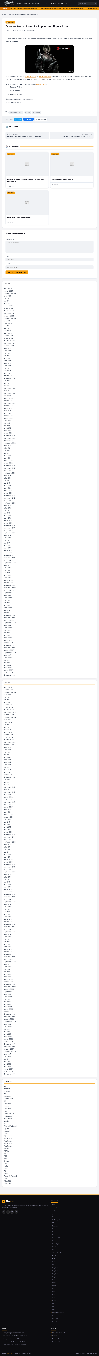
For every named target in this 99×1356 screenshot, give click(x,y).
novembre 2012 (9, 498)
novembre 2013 (9, 468)
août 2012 (7, 505)
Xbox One (7, 1183)
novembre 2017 (9, 403)
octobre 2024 (9, 316)
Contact (60, 3)
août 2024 (7, 321)
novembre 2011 (9, 528)
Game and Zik (9, 1114)
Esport (6, 1106)
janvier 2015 (8, 433)
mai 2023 (7, 356)
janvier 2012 (8, 523)
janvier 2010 (8, 583)
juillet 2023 (8, 351)
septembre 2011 (9, 533)
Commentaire (10, 239)
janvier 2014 (8, 463)
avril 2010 (7, 575)
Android (7, 1091)
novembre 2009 (10, 588)
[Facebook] (8, 1212)
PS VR (6, 1154)
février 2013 (8, 490)
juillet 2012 (7, 508)
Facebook (29, 119)
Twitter (19, 119)
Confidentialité (56, 1342)
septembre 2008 (10, 623)
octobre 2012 (8, 500)
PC (5, 1136)
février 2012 (8, 520)
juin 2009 (7, 600)
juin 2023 (7, 353)
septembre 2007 (10, 653)
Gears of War (41, 84)
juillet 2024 (8, 323)
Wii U (6, 1174)
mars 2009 (8, 608)
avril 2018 (7, 396)
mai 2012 (7, 513)
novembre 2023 (9, 343)
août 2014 (7, 446)
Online (6, 1134)
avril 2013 (7, 485)
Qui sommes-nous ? (58, 1333)
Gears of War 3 (30, 76)
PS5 (5, 1156)
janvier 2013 (8, 493)
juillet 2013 (7, 478)
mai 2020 (7, 383)
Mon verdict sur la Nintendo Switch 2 (14, 1345)
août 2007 (7, 655)
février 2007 (8, 670)
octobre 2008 (9, 620)
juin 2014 (7, 451)
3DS (5, 1086)
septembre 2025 (10, 293)
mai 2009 (7, 603)
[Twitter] (3, 1212)
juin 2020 (7, 381)
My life (6, 1129)
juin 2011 (7, 540)
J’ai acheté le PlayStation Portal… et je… (15, 1336)
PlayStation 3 (8, 1141)
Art (5, 1094)
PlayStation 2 (8, 1139)
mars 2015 (7, 431)
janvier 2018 (8, 401)
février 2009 (8, 610)
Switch (46, 3)
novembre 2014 (9, 438)
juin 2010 (7, 570)
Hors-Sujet (8, 1119)
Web (5, 1168)
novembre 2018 (9, 393)
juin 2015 (7, 423)
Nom (7, 256)
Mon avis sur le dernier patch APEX (14, 1342)
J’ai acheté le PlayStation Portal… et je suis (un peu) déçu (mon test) (38, 8)
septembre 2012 (9, 503)
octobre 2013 (8, 470)
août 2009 (7, 595)
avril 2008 (7, 635)
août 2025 (7, 296)
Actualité (27, 3)
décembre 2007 (9, 645)
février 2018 (8, 398)
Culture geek (8, 1099)
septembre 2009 (10, 593)
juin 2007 (7, 660)
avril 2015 (7, 428)
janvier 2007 (8, 673)
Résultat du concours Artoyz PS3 (62, 179)
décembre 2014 (9, 436)
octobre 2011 (8, 530)
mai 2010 (7, 573)
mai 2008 (7, 633)
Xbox (6, 1178)
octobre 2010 (9, 560)
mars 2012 (7, 518)
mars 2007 (8, 668)
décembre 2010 (9, 555)
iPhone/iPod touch (10, 1126)
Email (8, 264)
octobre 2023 (9, 346)
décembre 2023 (9, 341)
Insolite (53, 3)
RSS (77, 1353)
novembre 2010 (9, 558)
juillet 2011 (7, 538)
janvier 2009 (8, 613)
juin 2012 (7, 510)
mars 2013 (7, 488)
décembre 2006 (9, 675)
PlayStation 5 (36, 3)
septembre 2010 (10, 563)
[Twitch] (16, 1212)
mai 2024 (7, 328)
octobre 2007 (9, 650)
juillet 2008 (8, 628)
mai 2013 (7, 483)
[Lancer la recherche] (95, 3)
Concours (11, 154)
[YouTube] (12, 1212)
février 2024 (8, 336)
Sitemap (82, 1353)
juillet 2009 (8, 598)
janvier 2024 (8, 338)
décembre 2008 (9, 615)
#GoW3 (27, 112)
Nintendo (7, 1131)
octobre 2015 (8, 418)
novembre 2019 (9, 388)
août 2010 (7, 565)
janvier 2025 (8, 308)
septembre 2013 (9, 473)
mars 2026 (8, 288)
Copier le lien (42, 119)
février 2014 (8, 461)
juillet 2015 (7, 421)
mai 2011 (7, 543)
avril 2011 (7, 545)
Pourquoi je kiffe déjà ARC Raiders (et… (15, 1339)
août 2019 (7, 391)
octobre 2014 (9, 441)
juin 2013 (7, 481)
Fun (5, 1111)
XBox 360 (7, 1181)
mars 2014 (8, 458)
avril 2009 (7, 605)
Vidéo (6, 1166)
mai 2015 (7, 426)
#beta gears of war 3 (16, 112)
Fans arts (7, 1109)
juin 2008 (7, 630)
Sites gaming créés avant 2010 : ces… (14, 1333)
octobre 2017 (9, 406)
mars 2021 (7, 373)
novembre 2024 (10, 313)
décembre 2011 (9, 525)
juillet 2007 (8, 658)
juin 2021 (7, 368)
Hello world (8, 1116)
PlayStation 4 (9, 1143)
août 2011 (7, 535)
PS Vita (6, 1151)
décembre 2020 (9, 378)
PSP (5, 1159)
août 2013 (7, 476)
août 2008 (7, 625)
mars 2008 (8, 638)
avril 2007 (7, 665)
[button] (67, 3)
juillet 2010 (7, 568)
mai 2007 (7, 663)
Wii (5, 1171)
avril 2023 (7, 358)
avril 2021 (7, 371)
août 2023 (7, 348)
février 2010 (8, 580)
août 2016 (7, 411)
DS (5, 1101)
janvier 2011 (8, 553)
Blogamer (10, 1353)
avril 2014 (7, 456)
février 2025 (8, 306)
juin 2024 (7, 326)
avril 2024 (7, 331)
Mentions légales (57, 1339)
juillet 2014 (8, 448)
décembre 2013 (9, 465)
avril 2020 (7, 386)
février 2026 (8, 291)
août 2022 (7, 363)
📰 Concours (10, 22)
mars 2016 (7, 413)
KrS (8, 30)
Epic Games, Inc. (45, 76)
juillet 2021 (7, 366)
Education (7, 1104)
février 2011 (8, 550)
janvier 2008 (8, 643)
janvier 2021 (8, 376)
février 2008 (8, 640)
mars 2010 (7, 578)
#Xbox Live (36, 112)
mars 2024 (8, 333)
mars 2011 (7, 548)
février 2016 (8, 416)
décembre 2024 (9, 311)
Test (5, 1163)
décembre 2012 (9, 495)
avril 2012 (7, 515)
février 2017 (8, 408)
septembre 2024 (10, 318)
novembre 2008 (10, 618)
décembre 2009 (9, 585)
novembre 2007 (10, 648)
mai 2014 (7, 453)
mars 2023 (8, 361)
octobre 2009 (9, 590)
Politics (6, 1149)
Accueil (19, 3)
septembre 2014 (10, 443)
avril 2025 (7, 303)
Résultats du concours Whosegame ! (19, 218)
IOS (5, 1124)
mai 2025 (7, 301)
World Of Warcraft (10, 1176)
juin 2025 (7, 298)
